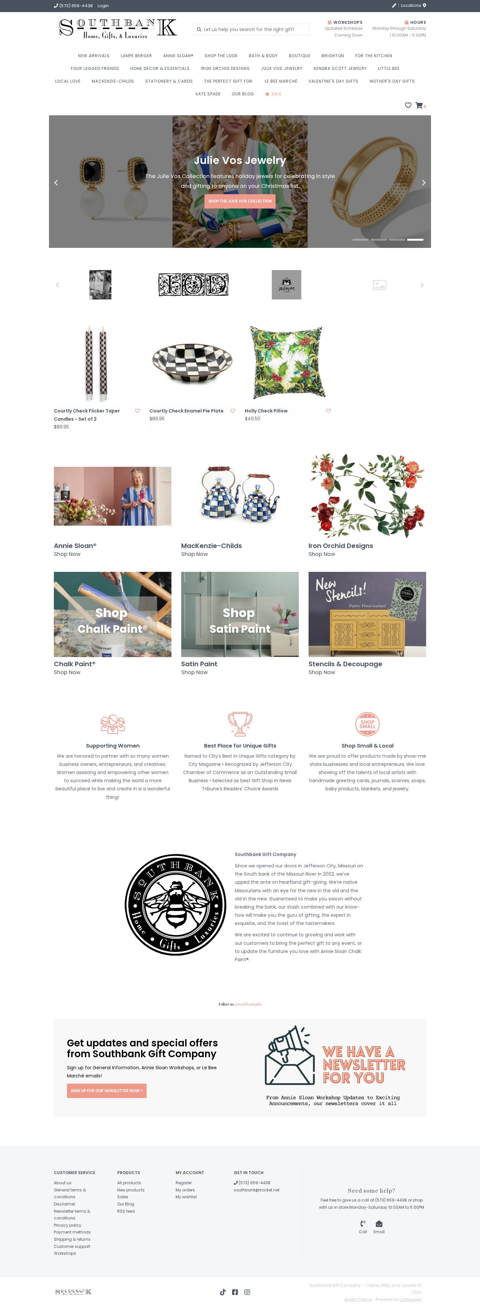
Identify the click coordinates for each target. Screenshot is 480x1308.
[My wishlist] (408, 106)
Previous (70, 198)
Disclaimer (64, 1233)
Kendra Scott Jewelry (340, 68)
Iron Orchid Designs (225, 68)
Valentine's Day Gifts (334, 81)
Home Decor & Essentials (160, 68)
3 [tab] (397, 269)
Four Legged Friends (95, 68)
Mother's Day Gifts (392, 81)
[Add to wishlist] (137, 440)
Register (184, 1212)
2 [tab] (379, 269)
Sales (122, 1226)
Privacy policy (67, 1255)
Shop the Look (221, 55)
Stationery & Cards (169, 81)
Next (409, 198)
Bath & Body (263, 55)
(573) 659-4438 (254, 1212)
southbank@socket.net (257, 1219)
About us (63, 1212)
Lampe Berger (136, 55)
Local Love (68, 81)
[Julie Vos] (379, 315)
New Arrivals (94, 55)
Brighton (333, 55)
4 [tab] (415, 269)
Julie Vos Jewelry (282, 68)
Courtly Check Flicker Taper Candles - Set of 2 (87, 444)
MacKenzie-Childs (113, 81)
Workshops (65, 1283)
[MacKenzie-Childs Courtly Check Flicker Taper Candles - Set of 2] (97, 392)
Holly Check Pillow (266, 440)
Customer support (72, 1276)
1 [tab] (360, 269)
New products (131, 1219)
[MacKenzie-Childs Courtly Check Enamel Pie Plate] (192, 392)
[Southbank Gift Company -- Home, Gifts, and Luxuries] (97, 29)
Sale (275, 94)
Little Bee (389, 68)
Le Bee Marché (281, 81)
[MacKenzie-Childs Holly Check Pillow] (288, 392)
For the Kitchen (373, 55)
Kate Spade (208, 94)
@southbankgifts (248, 1033)
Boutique (300, 55)
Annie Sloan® (178, 55)
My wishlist (186, 1226)
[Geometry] (100, 314)
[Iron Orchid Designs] (193, 314)
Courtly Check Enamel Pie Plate (187, 440)
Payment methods (72, 1262)
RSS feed (126, 1241)
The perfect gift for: (229, 81)
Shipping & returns (72, 1269)
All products (129, 1212)
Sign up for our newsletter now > (107, 1120)
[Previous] (57, 314)
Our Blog (243, 94)
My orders (185, 1219)
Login (103, 6)
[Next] (422, 314)
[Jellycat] (286, 314)
